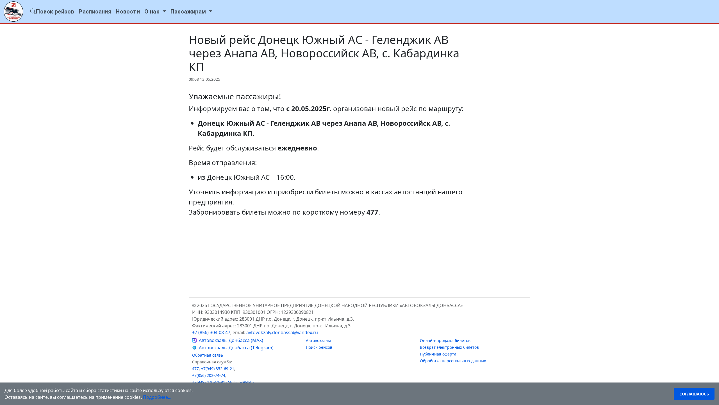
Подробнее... (157, 397)
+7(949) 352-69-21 (217, 368)
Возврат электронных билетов (449, 347)
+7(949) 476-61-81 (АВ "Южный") (223, 382)
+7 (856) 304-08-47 (211, 332)
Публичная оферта (438, 354)
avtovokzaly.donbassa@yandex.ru (282, 332)
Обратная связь (207, 355)
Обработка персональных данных (453, 360)
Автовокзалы (318, 340)
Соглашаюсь (694, 394)
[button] (155, 11)
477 (195, 368)
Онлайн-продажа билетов (445, 340)
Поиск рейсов (319, 347)
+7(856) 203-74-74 (208, 375)
